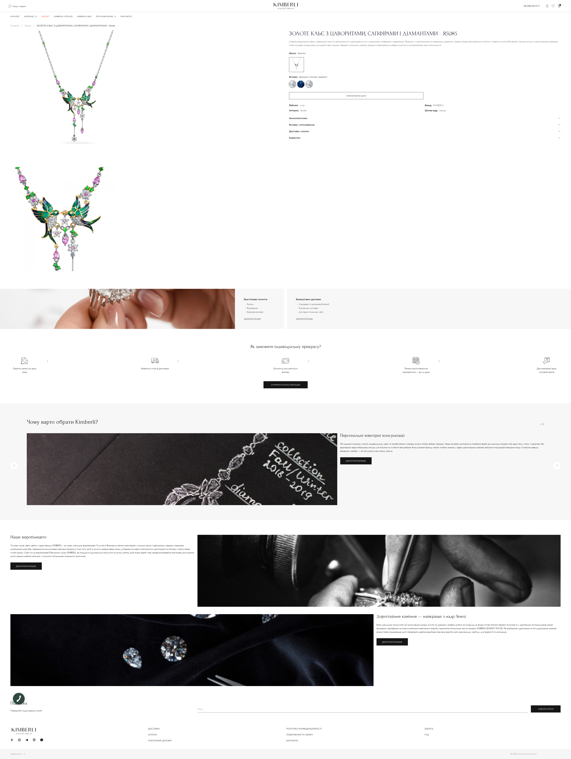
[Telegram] (26, 740)
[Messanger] (41, 740)
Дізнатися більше (252, 318)
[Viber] (34, 740)
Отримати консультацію (285, 384)
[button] (14, 465)
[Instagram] (19, 740)
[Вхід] (547, 5)
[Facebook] (11, 740)
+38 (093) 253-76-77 (531, 6)
